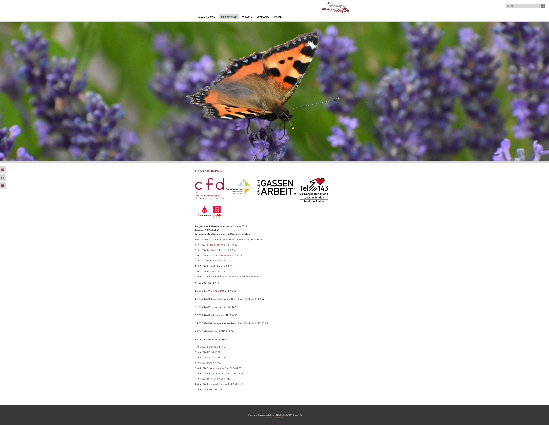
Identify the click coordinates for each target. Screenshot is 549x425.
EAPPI (210, 389)
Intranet (269, 417)
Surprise (211, 346)
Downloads (263, 17)
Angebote (247, 17)
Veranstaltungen (207, 17)
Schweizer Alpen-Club (218, 368)
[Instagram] (3, 177)
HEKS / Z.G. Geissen (217, 250)
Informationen (229, 17)
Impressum (278, 417)
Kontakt (278, 17)
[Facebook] (3, 185)
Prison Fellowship (216, 244)
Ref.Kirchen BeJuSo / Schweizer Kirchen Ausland (232, 276)
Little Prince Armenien (218, 255)
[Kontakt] (3, 169)
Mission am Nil (225, 373)
